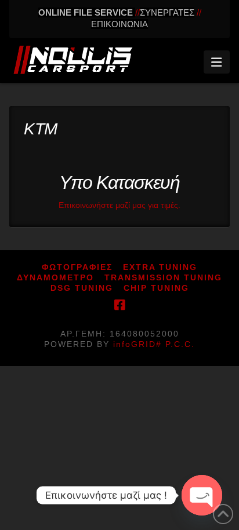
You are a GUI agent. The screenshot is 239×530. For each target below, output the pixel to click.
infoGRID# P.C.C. (154, 344)
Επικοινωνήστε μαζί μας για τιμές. (119, 205)
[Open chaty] (202, 495)
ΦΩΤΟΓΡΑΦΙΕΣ (77, 267)
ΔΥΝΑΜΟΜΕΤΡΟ (55, 277)
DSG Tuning (81, 288)
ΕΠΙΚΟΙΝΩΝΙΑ (119, 24)
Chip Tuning (156, 288)
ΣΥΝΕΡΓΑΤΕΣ (167, 12)
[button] (216, 62)
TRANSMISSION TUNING (163, 277)
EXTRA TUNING (160, 267)
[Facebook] (119, 305)
